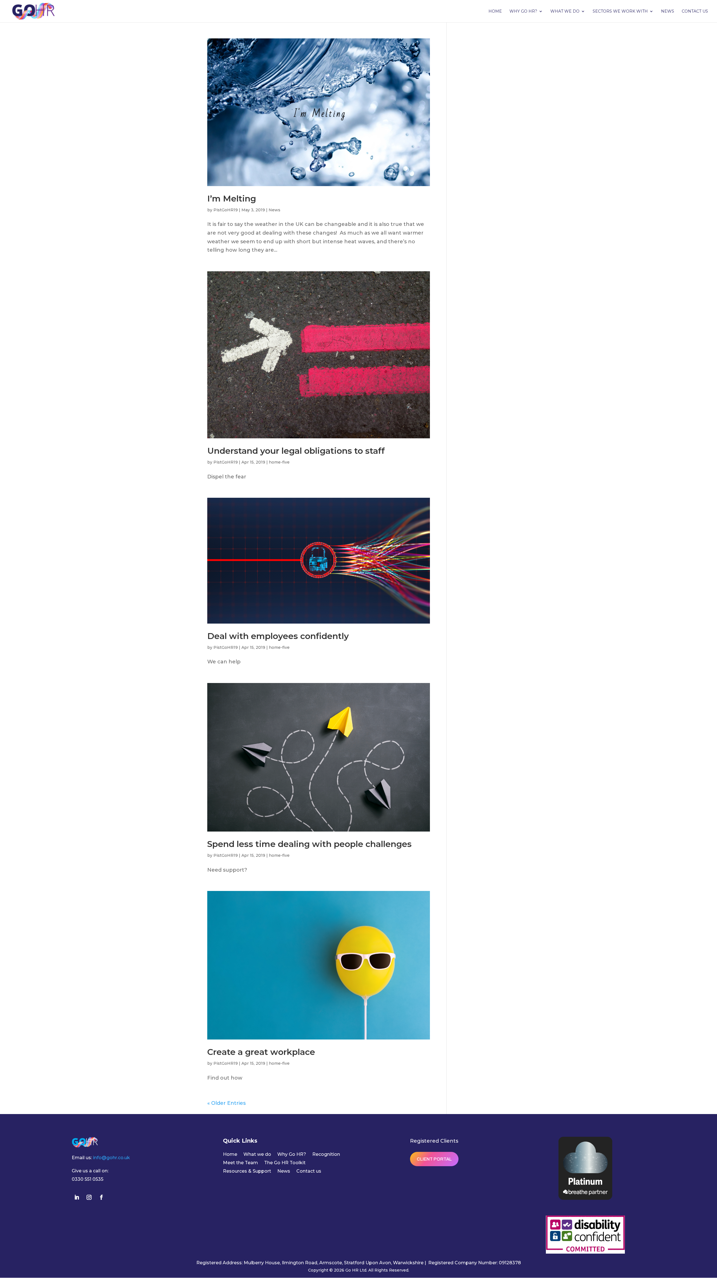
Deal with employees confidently (278, 636)
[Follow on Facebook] (101, 1197)
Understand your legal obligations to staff (296, 451)
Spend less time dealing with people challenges (309, 844)
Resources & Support (247, 1171)
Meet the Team (240, 1163)
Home (495, 11)
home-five (279, 462)
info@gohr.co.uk (111, 1157)
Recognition (326, 1154)
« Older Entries (226, 1103)
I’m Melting (231, 198)
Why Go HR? (523, 11)
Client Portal (434, 1159)
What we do (564, 11)
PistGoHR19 (225, 209)
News (667, 11)
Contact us (695, 11)
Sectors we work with (620, 11)
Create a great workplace (261, 1052)
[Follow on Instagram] (89, 1197)
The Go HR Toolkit (285, 1163)
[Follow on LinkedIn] (77, 1197)
